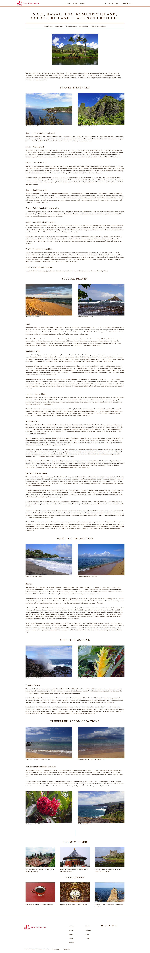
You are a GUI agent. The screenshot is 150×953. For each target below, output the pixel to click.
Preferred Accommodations (98, 26)
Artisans (82, 3)
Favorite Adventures (71, 26)
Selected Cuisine (83, 26)
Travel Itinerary (48, 26)
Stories (87, 926)
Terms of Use (67, 949)
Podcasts (71, 942)
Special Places (59, 26)
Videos (71, 938)
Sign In (117, 3)
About (87, 934)
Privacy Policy (56, 949)
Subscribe (111, 3)
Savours (75, 3)
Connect (88, 938)
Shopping (123, 3)
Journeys (68, 3)
